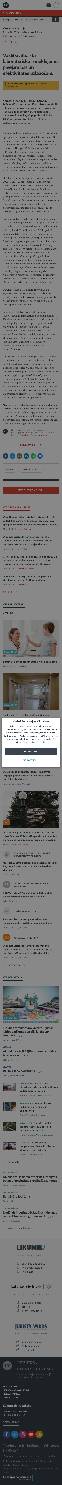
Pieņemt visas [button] (31, 752)
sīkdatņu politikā (38, 742)
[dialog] (31, 742)
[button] (31, 760)
